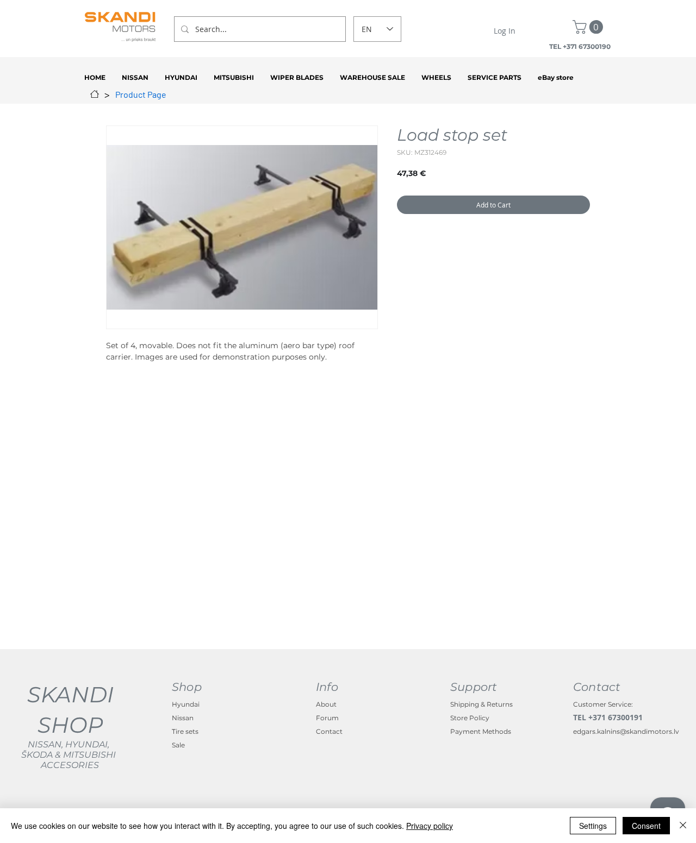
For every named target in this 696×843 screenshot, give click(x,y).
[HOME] (94, 94)
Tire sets (185, 731)
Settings (593, 825)
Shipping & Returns (481, 704)
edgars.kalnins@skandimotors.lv (626, 731)
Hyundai (186, 704)
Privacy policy (429, 825)
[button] (589, 27)
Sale (178, 745)
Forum (327, 718)
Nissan (183, 718)
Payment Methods (480, 731)
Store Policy (469, 718)
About (326, 704)
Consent (646, 825)
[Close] (682, 825)
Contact (329, 731)
